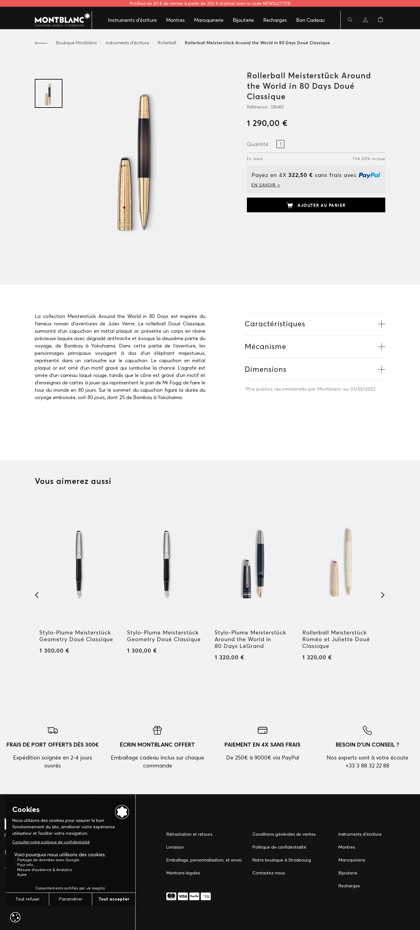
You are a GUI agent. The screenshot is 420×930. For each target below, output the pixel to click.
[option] (48, 93)
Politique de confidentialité (279, 847)
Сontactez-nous (268, 873)
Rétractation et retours (189, 834)
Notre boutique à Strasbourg (281, 860)
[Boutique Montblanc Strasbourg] (59, 20)
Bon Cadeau (310, 20)
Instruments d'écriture (132, 20)
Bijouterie (243, 20)
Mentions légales (183, 873)
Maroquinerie (209, 20)
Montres (175, 20)
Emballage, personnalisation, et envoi (204, 860)
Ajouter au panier (322, 205)
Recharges (275, 20)
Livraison (175, 847)
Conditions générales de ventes (283, 834)
